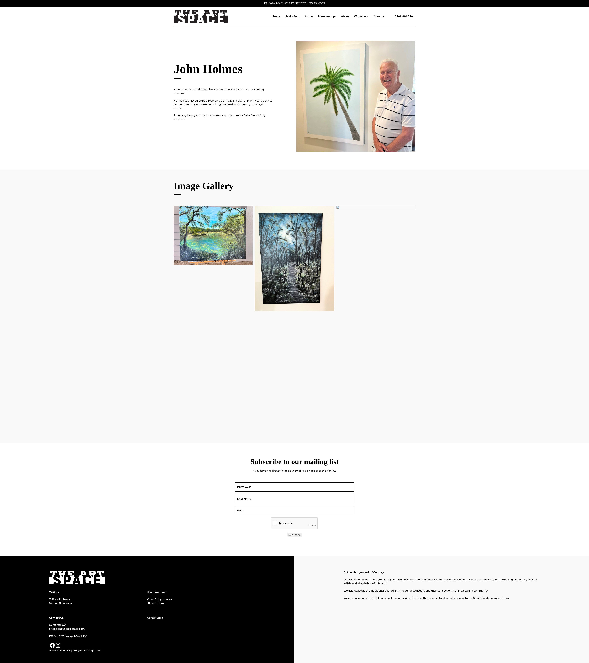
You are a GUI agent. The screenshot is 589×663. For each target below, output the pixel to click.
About (345, 16)
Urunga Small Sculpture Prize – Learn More (294, 3)
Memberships (327, 16)
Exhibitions (292, 16)
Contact (379, 16)
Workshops (361, 16)
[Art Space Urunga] (201, 16)
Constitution (155, 617)
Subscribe (294, 535)
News (277, 16)
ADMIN (96, 650)
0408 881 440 (404, 16)
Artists (309, 16)
